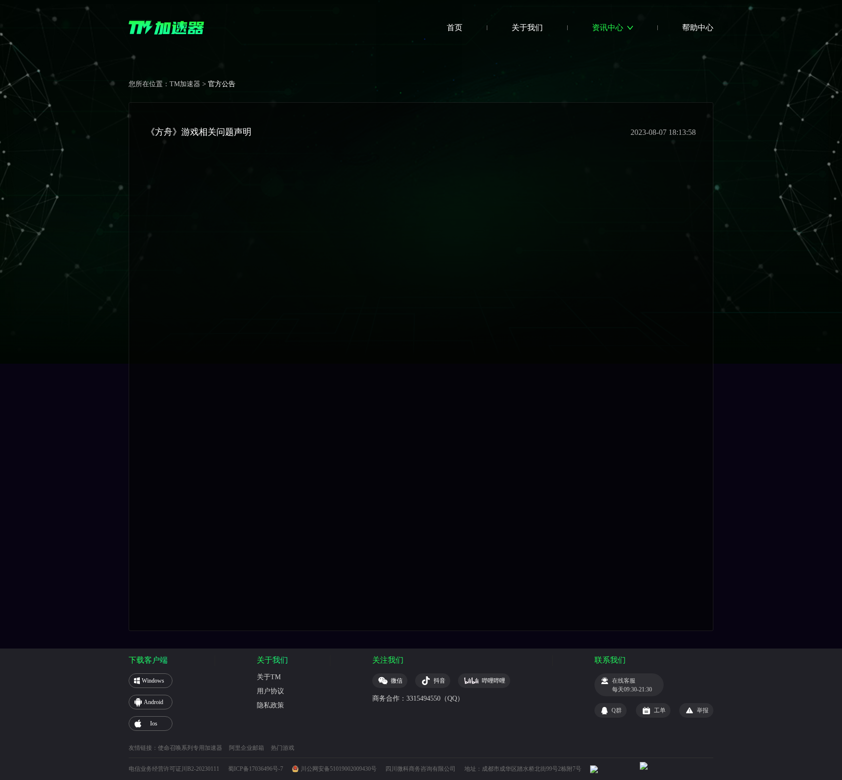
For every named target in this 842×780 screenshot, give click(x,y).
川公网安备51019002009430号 (339, 768)
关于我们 (527, 27)
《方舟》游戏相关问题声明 (198, 132)
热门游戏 (282, 747)
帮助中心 (697, 27)
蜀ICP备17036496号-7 (255, 768)
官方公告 (221, 84)
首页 (454, 27)
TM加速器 (185, 84)
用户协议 (270, 691)
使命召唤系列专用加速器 (190, 747)
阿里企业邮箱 (246, 747)
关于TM (269, 677)
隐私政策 (270, 705)
